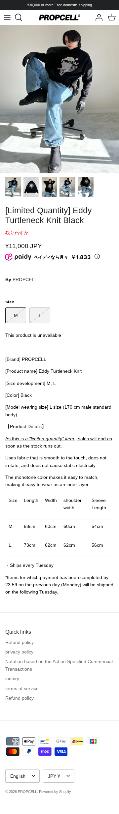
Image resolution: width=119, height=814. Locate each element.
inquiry (12, 678)
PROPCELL (25, 279)
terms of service (22, 688)
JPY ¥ (54, 776)
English (17, 776)
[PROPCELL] (59, 17)
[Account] (97, 17)
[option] (59, 99)
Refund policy (19, 642)
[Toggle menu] (7, 17)
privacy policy (19, 651)
